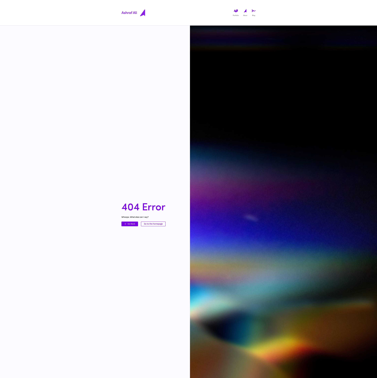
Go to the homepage (153, 224)
